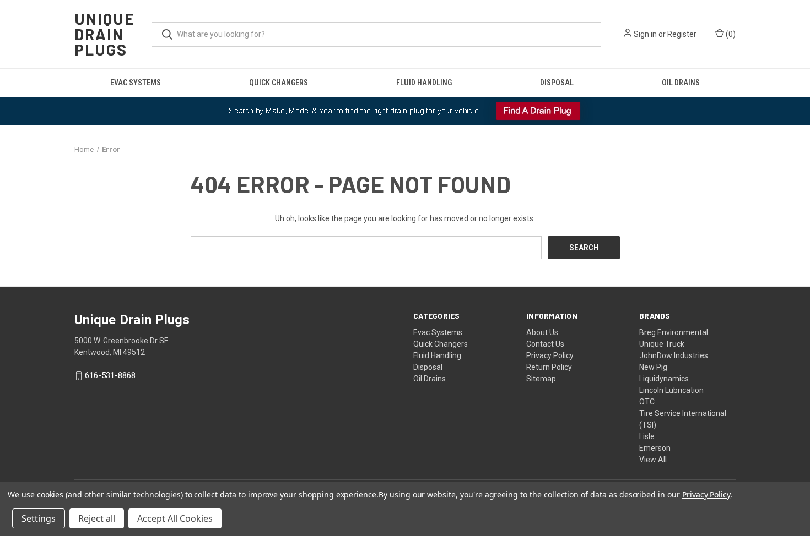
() (730, 34)
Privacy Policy (550, 355)
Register (681, 34)
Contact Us (545, 344)
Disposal (557, 82)
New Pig (653, 367)
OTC (647, 401)
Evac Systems (135, 82)
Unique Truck (661, 344)
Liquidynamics (664, 378)
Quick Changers (278, 82)
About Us (542, 332)
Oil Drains (681, 82)
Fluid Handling (424, 82)
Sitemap (541, 378)
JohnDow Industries (673, 355)
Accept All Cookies (175, 518)
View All (653, 459)
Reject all (96, 518)
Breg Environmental (673, 332)
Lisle (647, 436)
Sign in (645, 34)
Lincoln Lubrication (671, 390)
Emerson (655, 448)
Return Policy (549, 367)
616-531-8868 (110, 376)
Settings (38, 518)
